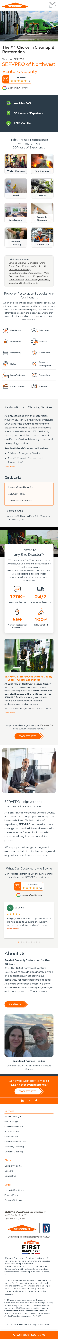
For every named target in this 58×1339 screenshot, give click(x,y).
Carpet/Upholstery (18, 273)
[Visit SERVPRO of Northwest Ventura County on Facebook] (36, 1100)
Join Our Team (16, 493)
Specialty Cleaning (14, 1146)
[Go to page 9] (39, 942)
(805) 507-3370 (27, 736)
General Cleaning (14, 1151)
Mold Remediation (14, 1126)
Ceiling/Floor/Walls (39, 273)
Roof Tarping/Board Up (37, 279)
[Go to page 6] (31, 942)
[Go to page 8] (36, 942)
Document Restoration (20, 276)
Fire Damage (11, 1121)
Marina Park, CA (29, 516)
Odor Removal (16, 279)
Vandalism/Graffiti (18, 283)
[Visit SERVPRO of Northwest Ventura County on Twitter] (29, 1101)
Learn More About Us (20, 487)
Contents (33, 283)
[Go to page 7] (34, 942)
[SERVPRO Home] (15, 5)
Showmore (10, 467)
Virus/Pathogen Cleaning (29, 266)
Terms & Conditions (14, 1190)
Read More (15, 1004)
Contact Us (10, 1176)
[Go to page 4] (26, 942)
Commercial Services (20, 500)
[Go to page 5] (29, 942)
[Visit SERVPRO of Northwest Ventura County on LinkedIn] (22, 1100)
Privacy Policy (11, 1195)
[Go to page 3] (23, 942)
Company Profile (13, 1165)
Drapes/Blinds (40, 276)
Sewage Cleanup (18, 262)
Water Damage (13, 1116)
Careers (9, 1171)
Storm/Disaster (12, 1131)
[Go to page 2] (21, 942)
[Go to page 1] (18, 942)
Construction (11, 1136)
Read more (13, 928)
